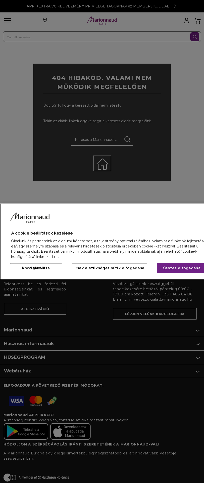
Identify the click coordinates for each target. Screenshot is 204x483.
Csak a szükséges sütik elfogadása (109, 268)
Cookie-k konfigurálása (36, 268)
